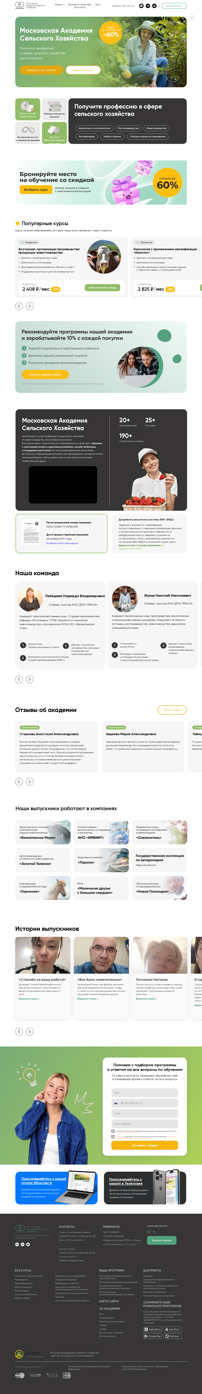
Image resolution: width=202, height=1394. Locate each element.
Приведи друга (106, 1318)
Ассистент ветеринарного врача (72, 1300)
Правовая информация (154, 1292)
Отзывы (102, 1325)
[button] (174, 6)
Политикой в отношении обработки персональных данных (146, 1137)
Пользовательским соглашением (128, 1133)
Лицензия (147, 1276)
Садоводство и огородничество (71, 1293)
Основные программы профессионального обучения (114, 1287)
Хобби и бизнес (22, 1298)
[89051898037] (141, 6)
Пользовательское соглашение (159, 1295)
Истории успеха (107, 1336)
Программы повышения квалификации (118, 1282)
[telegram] (148, 6)
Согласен (119, 1136)
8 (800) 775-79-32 (123, 6)
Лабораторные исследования (70, 1276)
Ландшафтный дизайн (66, 1279)
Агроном (59, 1297)
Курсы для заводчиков (26, 1294)
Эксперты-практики (79, 4)
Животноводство (23, 1287)
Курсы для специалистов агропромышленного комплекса (71, 1288)
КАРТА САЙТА (109, 1301)
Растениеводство (24, 1283)
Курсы (59, 4)
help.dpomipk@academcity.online (75, 1245)
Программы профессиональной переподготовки (115, 1277)
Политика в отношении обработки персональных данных (160, 1287)
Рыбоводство (21, 1279)
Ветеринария (22, 1290)
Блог (98, 4)
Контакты (80, 7)
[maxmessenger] (154, 6)
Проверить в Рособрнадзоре (62, 543)
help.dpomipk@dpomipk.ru (72, 1260)
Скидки (102, 1329)
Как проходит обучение (111, 1332)
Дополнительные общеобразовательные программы (117, 1293)
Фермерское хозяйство (67, 1283)
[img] (152, 1329)
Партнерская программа (112, 1321)
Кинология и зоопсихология (29, 1276)
